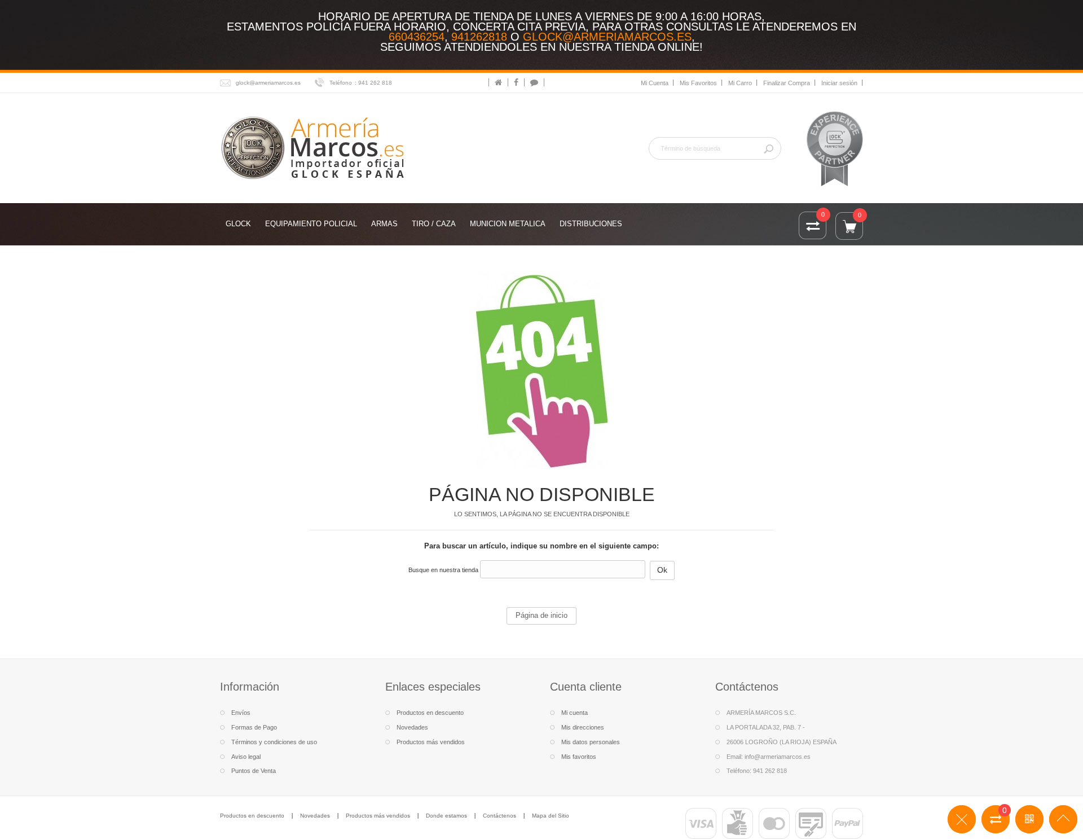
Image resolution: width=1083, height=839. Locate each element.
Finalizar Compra (786, 83)
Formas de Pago (254, 727)
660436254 (416, 36)
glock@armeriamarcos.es (607, 36)
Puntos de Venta (253, 770)
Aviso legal (246, 756)
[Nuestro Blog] (534, 82)
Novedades (412, 727)
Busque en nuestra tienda (443, 569)
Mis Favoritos (698, 83)
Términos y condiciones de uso (274, 742)
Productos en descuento (430, 712)
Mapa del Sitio (550, 815)
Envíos (240, 712)
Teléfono (340, 83)
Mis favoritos (578, 756)
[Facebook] (516, 82)
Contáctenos (499, 815)
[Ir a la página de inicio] (498, 82)
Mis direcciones (582, 727)
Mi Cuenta (654, 83)
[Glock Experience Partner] (835, 147)
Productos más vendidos (431, 742)
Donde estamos (446, 815)
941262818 (479, 36)
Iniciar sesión (839, 83)
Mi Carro (740, 83)
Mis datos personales (590, 742)
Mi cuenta (574, 712)
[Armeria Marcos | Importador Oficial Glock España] (314, 147)
